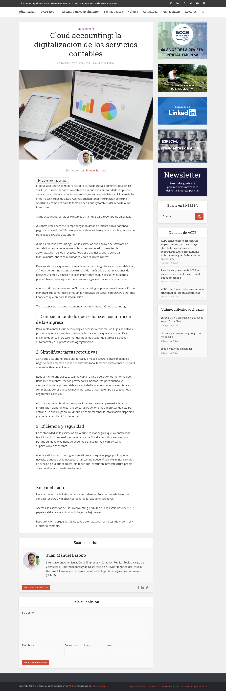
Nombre (28, 645)
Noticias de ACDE (182, 232)
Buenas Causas (113, 11)
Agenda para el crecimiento (80, 11)
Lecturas (191, 11)
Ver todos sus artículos (36, 587)
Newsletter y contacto (62, 3)
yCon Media (99, 685)
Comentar (84, 63)
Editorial (28, 11)
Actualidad (150, 11)
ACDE (71, 685)
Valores (133, 11)
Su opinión (28, 612)
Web (110, 645)
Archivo (189, 686)
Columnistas (25, 3)
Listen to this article (54, 180)
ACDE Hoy (47, 11)
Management (171, 11)
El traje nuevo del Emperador (176, 348)
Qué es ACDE (200, 686)
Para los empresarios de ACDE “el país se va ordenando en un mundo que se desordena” (181, 274)
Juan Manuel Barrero (93, 170)
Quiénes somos (41, 3)
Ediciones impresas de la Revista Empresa (96, 3)
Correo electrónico (77, 645)
